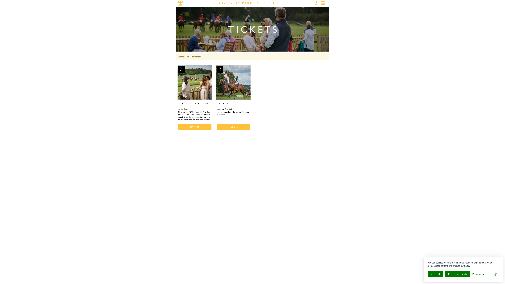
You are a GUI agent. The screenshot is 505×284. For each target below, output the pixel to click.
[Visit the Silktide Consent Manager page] (495, 274)
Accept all (435, 274)
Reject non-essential (457, 274)
